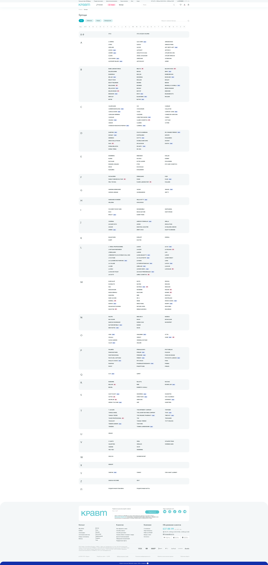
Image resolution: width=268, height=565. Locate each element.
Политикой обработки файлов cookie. (228, 554)
